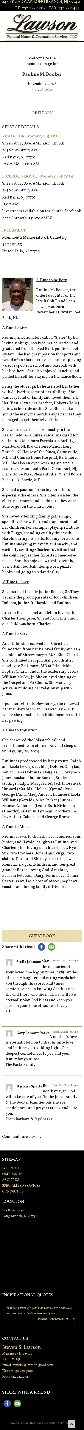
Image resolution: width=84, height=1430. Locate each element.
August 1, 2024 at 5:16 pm (65, 1085)
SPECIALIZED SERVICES (21, 1185)
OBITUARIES (12, 1174)
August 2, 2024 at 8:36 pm (65, 960)
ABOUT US (10, 1180)
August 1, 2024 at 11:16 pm (65, 1032)
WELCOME (11, 1168)
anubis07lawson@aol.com (32, 1365)
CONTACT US (13, 1191)
